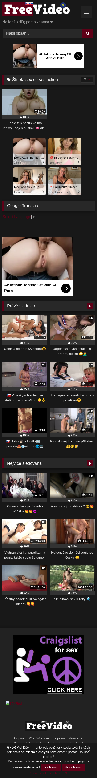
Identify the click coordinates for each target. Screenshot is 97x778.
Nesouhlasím (73, 767)
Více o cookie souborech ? (48, 773)
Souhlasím (51, 767)
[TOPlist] (14, 704)
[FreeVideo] (39, 10)
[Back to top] (82, 764)
